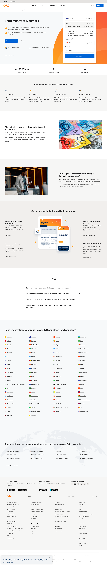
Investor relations (83, 533)
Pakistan (33, 388)
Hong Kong (59, 356)
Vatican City (34, 415)
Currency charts (34, 516)
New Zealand (35, 384)
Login (29, 496)
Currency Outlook (35, 526)
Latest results (82, 528)
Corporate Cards (11, 509)
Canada (82, 345)
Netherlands (83, 380)
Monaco (9, 380)
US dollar (84, 454)
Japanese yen (61, 454)
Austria (58, 337)
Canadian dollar (37, 451)
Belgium (33, 341)
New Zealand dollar (13, 458)
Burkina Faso (35, 345)
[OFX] (6, 6)
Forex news (33, 528)
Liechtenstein (10, 372)
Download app (58, 509)
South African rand (86, 458)
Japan (8, 368)
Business (6, 1)
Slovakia (33, 400)
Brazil (81, 341)
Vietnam (58, 411)
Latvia (82, 368)
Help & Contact (71, 496)
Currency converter (35, 506)
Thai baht (84, 451)
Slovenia (58, 396)
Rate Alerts (33, 514)
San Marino (10, 396)
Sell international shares (60, 521)
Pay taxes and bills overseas (61, 516)
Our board (81, 540)
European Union (84, 352)
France (58, 352)
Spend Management (12, 526)
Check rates (62, 5)
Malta (57, 372)
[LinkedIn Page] (75, 484)
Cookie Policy (10, 562)
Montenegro (34, 380)
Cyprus (58, 345)
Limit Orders (10, 518)
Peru (81, 388)
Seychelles (83, 396)
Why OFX (42, 5)
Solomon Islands (85, 400)
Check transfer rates (59, 504)
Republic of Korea (36, 404)
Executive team (82, 543)
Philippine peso (37, 458)
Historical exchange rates (37, 511)
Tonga (8, 411)
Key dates (81, 531)
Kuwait (58, 364)
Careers (80, 545)
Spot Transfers (10, 514)
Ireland (58, 360)
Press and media (59, 531)
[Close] (49, 557)
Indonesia (34, 364)
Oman (8, 388)
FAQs (49, 496)
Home (6, 10)
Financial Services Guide (84, 516)
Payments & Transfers (12, 506)
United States (84, 411)
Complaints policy (83, 511)
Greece (9, 360)
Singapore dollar (62, 458)
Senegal (58, 392)
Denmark (9, 352)
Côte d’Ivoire (35, 349)
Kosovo (33, 368)
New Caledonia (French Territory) (16, 384)
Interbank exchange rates (37, 509)
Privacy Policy (82, 518)
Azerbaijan (83, 337)
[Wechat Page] (81, 484)
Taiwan (9, 407)
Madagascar (83, 372)
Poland (33, 392)
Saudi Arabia (34, 396)
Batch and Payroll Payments (13, 530)
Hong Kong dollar (37, 454)
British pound (12, 454)
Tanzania (33, 407)
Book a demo (95, 496)
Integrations (10, 533)
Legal (80, 509)
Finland (33, 356)
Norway (82, 384)
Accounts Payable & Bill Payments (15, 528)
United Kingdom (35, 411)
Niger (57, 380)
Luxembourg (59, 368)
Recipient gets (69, 39)
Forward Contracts (11, 516)
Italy (81, 364)
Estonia (58, 349)
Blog (32, 531)
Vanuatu (9, 415)
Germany (82, 356)
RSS (32, 533)
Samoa (82, 392)
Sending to (67, 46)
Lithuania (34, 372)
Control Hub (10, 523)
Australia (33, 337)
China (8, 349)
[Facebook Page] (72, 484)
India (8, 364)
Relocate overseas (59, 514)
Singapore (10, 400)
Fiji (7, 356)
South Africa (10, 404)
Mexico (82, 376)
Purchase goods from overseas (62, 518)
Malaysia (9, 376)
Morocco (58, 376)
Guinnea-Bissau (35, 360)
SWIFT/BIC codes (35, 518)
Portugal (58, 388)
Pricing (8, 535)
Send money (12, 10)
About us (81, 504)
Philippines (10, 392)
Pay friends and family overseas (62, 511)
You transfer (68, 14)
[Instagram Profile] (88, 484)
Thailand (58, 404)
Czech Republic (84, 349)
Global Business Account (13, 504)
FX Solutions (10, 511)
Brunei (9, 345)
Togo (81, 407)
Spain (57, 400)
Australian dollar (13, 451)
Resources (52, 5)
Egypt (33, 352)
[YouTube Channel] (84, 484)
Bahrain (9, 341)
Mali (32, 376)
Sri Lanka (82, 404)
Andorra (9, 337)
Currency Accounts (11, 521)
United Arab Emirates (62, 407)
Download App (10, 538)
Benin (57, 341)
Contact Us (81, 506)
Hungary (82, 360)
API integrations (58, 528)
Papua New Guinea (61, 384)
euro (58, 451)
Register (98, 5)
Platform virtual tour (35, 504)
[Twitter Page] (78, 484)
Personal (13, 1)
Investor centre (82, 526)
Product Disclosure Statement (86, 514)
